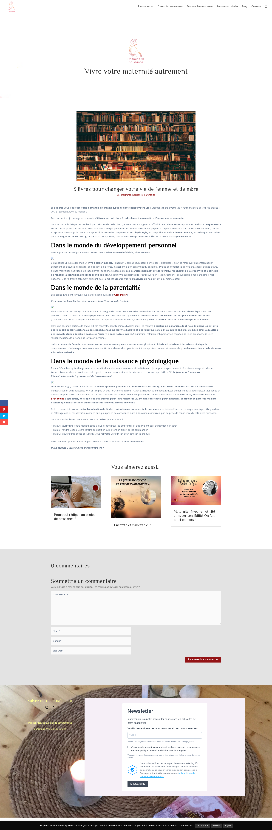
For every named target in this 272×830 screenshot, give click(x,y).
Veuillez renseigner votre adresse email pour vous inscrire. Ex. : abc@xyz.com (161, 742)
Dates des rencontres (170, 7)
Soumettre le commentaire (202, 659)
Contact (256, 7)
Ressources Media (227, 7)
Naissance (137, 194)
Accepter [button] (216, 826)
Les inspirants (124, 194)
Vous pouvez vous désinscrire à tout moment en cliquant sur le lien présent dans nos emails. (164, 756)
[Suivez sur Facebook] (53, 707)
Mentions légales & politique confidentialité (50, 722)
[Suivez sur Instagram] (46, 707)
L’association (145, 7)
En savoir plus (202, 826)
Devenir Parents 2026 (199, 7)
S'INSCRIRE (137, 783)
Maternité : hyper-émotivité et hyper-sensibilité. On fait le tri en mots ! (194, 515)
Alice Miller (120, 294)
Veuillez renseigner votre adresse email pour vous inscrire (162, 728)
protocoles (58, 398)
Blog (244, 7)
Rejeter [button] (228, 826)
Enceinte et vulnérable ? (132, 525)
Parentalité (149, 194)
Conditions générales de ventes (50, 728)
